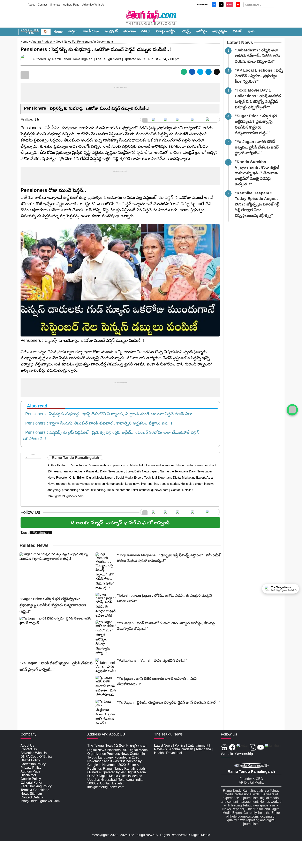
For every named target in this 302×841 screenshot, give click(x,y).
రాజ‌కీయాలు (91, 31)
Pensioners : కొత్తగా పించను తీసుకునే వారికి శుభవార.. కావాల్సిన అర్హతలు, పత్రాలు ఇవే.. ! (97, 423)
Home (58, 31)
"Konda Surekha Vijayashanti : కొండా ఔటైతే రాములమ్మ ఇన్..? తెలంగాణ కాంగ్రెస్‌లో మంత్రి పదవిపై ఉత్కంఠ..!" (257, 173)
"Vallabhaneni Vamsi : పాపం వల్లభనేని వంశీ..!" (152, 660)
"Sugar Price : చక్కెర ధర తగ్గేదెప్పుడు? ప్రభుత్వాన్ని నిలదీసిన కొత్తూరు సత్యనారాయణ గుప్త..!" (53, 605)
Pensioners (41, 532)
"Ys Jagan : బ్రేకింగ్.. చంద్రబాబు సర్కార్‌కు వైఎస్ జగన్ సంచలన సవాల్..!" (168, 702)
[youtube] (196, 119)
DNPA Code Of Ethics (36, 756)
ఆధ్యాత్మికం (219, 31)
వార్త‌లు (72, 31)
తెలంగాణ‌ (129, 31)
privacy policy (31, 767)
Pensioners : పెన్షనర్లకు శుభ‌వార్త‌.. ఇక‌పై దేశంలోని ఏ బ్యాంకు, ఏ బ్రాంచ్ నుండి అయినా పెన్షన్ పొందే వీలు (107, 414)
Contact (42, 4)
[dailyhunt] (273, 748)
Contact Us (29, 749)
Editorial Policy (32, 782)
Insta (229, 4)
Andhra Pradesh (42, 41)
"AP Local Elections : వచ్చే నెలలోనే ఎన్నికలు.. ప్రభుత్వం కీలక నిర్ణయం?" (259, 76)
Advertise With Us (93, 4)
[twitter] (168, 119)
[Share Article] (184, 72)
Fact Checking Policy (36, 786)
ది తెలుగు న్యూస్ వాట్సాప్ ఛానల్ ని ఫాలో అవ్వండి (120, 522)
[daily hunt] (212, 119)
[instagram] (181, 119)
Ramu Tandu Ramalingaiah (72, 59)
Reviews (160, 749)
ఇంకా (251, 31)
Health (159, 753)
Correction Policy (33, 764)
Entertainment (198, 745)
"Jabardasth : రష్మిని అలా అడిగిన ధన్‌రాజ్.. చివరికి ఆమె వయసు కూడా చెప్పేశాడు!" (257, 55)
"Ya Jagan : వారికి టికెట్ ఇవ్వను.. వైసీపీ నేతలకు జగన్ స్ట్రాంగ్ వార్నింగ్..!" (257, 147)
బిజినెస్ (237, 31)
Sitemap (55, 4)
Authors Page (71, 4)
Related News (34, 545)
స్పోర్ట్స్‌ (186, 31)
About (31, 4)
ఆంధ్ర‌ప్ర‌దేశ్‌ (111, 31)
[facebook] (156, 119)
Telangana (203, 749)
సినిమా (145, 31)
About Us (27, 745)
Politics (180, 745)
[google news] (145, 119)
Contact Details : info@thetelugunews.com (40, 799)
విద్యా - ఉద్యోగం (166, 31)
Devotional (174, 753)
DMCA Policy (30, 760)
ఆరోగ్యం (201, 31)
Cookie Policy (31, 779)
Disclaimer (28, 775)
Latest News (240, 42)
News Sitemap (31, 793)
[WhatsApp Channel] (292, 409)
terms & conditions (35, 790)
